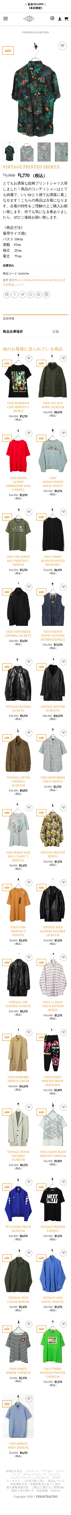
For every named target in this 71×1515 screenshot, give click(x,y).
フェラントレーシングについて (29, 1477)
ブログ (56, 1477)
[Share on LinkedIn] (46, 294)
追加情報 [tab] (8, 318)
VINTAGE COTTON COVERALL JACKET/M (18, 781)
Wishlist (56, 1490)
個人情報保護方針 (17, 1487)
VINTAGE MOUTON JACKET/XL (53, 708)
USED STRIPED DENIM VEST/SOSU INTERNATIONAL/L (53, 635)
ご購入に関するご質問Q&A (48, 1487)
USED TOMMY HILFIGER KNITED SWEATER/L (53, 560)
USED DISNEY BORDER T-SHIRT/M (18, 1371)
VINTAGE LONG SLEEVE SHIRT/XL (52, 1300)
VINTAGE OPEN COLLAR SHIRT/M (18, 1300)
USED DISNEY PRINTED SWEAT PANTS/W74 (53, 1081)
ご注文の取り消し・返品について (44, 1481)
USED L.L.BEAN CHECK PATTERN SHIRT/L (53, 1006)
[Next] (62, 90)
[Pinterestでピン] (38, 294)
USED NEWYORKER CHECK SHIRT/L (53, 779)
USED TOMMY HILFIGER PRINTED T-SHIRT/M (53, 1373)
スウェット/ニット (34, 1474)
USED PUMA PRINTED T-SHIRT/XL (18, 931)
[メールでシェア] (30, 294)
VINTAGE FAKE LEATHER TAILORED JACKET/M (53, 931)
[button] (5, 19)
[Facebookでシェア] (14, 294)
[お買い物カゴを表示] (66, 19)
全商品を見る (14, 1471)
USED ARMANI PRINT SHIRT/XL (18, 1445)
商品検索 (42, 1490)
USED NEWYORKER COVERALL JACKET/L (18, 634)
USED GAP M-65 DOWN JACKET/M (53, 405)
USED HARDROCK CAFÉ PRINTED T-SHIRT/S (18, 407)
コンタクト (13, 1481)
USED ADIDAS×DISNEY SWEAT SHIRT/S (52, 482)
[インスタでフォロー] (52, 19)
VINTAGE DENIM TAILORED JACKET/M (18, 1156)
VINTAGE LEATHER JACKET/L (18, 708)
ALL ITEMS (24, 280)
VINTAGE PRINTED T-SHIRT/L (53, 1229)
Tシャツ (54, 1474)
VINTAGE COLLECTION (35, 32)
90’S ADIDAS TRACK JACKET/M (18, 1229)
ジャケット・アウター (39, 1471)
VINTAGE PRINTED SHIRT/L (53, 854)
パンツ (16, 1474)
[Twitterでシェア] (22, 294)
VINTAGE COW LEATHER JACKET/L (18, 1004)
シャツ (19, 284)
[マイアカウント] (60, 19)
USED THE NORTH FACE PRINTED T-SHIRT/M (18, 560)
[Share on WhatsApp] (6, 294)
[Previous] (8, 90)
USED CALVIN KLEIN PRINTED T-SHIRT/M (53, 1154)
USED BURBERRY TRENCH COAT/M (18, 1079)
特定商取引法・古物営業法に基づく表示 (35, 1484)
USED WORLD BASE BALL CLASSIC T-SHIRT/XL (18, 856)
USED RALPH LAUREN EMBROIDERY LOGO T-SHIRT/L (18, 484)
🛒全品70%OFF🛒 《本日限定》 (35, 6)
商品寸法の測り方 (23, 1490)
